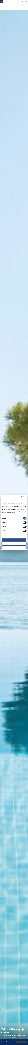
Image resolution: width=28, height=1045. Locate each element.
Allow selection (14, 543)
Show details (21, 536)
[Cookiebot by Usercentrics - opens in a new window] (21, 496)
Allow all (14, 540)
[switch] (25, 523)
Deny (14, 547)
